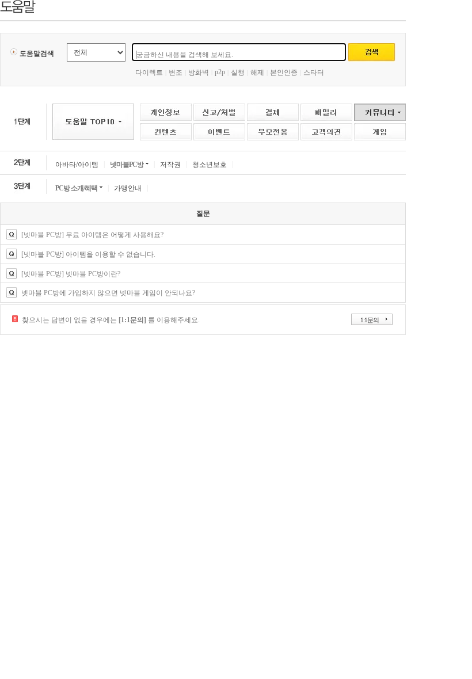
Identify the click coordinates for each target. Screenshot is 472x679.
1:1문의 (369, 319)
